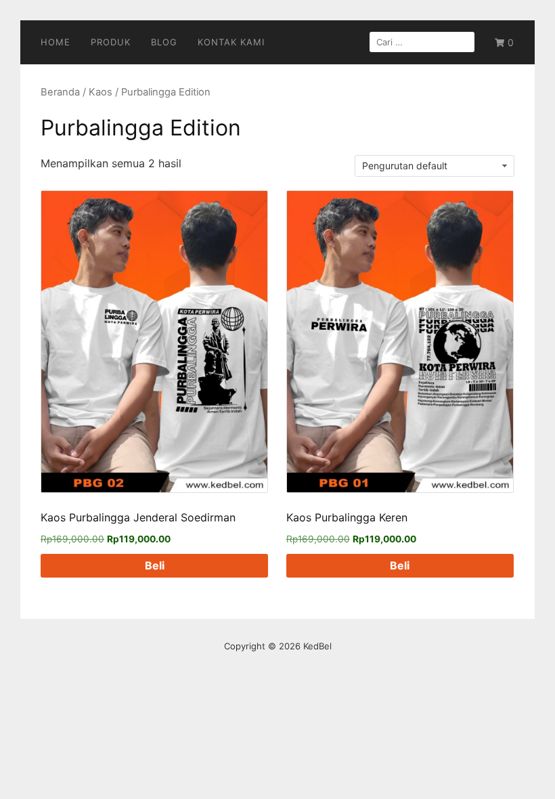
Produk (111, 42)
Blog (164, 42)
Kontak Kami (231, 42)
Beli (154, 565)
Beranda (60, 92)
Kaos (100, 92)
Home (55, 42)
